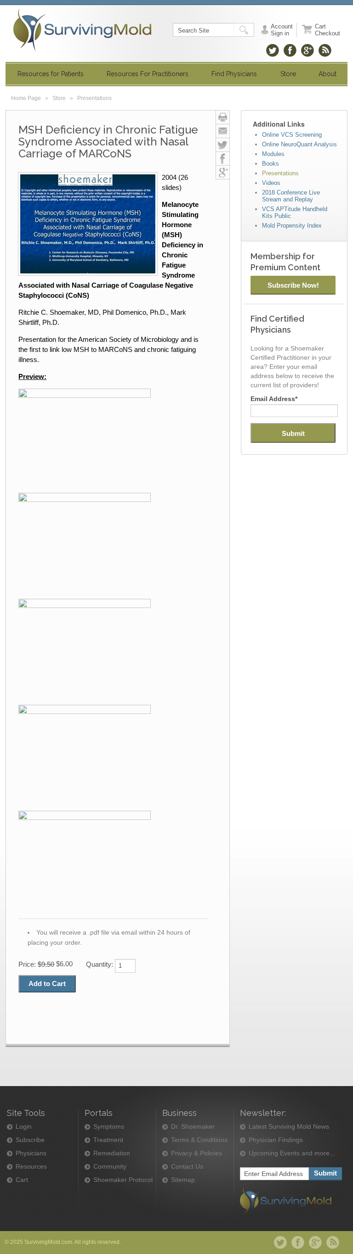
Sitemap (183, 1179)
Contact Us (187, 1166)
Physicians (31, 1153)
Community (109, 1166)
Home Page (26, 98)
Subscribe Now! (293, 285)
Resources (31, 1166)
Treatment (108, 1140)
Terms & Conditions (199, 1140)
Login (24, 1126)
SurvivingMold (82, 30)
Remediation (111, 1153)
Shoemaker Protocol (123, 1179)
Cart (22, 1179)
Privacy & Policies (196, 1153)
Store (59, 98)
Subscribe (30, 1140)
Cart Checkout (327, 30)
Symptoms (108, 1126)
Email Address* (274, 398)
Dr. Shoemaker (193, 1126)
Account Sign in (282, 30)
